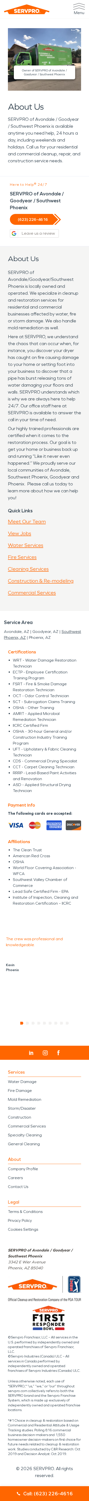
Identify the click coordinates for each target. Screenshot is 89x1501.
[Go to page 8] (62, 1023)
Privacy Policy (20, 1220)
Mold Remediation (24, 1099)
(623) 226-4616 (33, 219)
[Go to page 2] (27, 1023)
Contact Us (18, 1186)
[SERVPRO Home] (26, 9)
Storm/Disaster (22, 1108)
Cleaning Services (28, 569)
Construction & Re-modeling (41, 581)
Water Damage (22, 1081)
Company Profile (23, 1169)
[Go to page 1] (22, 1023)
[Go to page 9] (67, 1023)
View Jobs (19, 533)
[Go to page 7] (56, 1023)
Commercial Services (32, 592)
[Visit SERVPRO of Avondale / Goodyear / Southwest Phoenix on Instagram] (45, 1053)
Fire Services (22, 557)
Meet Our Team (27, 521)
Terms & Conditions (25, 1211)
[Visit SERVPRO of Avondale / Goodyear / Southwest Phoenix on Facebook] (58, 1052)
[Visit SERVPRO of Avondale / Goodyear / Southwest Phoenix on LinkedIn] (31, 1053)
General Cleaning (24, 1144)
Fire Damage (20, 1090)
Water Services (25, 545)
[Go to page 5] (44, 1023)
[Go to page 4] (39, 1023)
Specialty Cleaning (25, 1135)
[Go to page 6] (50, 1023)
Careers (15, 1177)
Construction (19, 1117)
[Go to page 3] (33, 1023)
